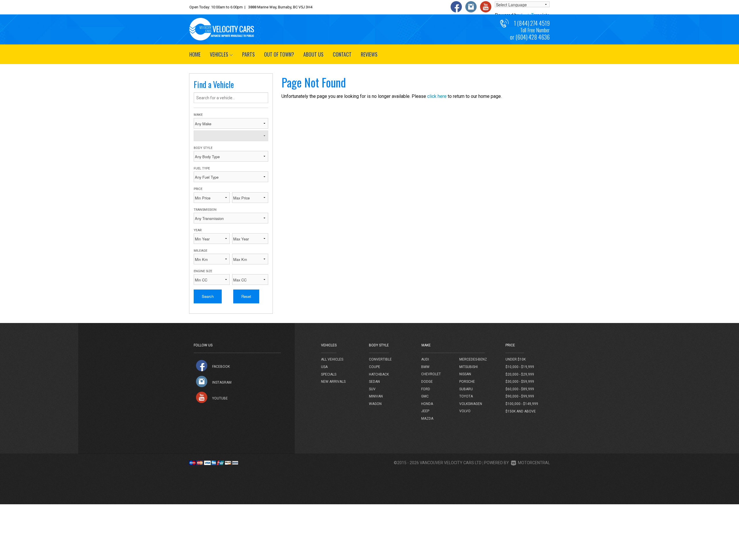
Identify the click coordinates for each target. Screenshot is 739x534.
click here (437, 96)
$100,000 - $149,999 (521, 404)
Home (195, 54)
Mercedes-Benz (473, 359)
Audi (425, 359)
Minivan (376, 396)
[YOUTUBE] (201, 397)
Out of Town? (279, 54)
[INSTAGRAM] (201, 381)
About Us (313, 54)
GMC (425, 396)
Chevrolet (431, 374)
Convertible (380, 359)
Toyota (466, 396)
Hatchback (379, 374)
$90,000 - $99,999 (519, 396)
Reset (246, 296)
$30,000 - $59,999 (519, 382)
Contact (342, 54)
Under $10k (515, 359)
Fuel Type (202, 168)
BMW (425, 367)
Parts (248, 54)
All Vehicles (332, 359)
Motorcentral (534, 462)
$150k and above (520, 411)
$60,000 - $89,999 (519, 389)
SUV (372, 389)
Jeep (425, 411)
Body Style (203, 148)
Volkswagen (470, 404)
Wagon (375, 404)
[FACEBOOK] (201, 365)
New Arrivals (333, 382)
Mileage (200, 251)
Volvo (465, 411)
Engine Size (203, 271)
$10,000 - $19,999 (519, 367)
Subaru (466, 389)
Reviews (369, 54)
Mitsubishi (468, 367)
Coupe (374, 367)
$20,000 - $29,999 (519, 374)
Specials (328, 374)
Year (197, 230)
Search (208, 296)
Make (198, 115)
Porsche (467, 382)
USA (324, 367)
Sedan (374, 382)
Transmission (205, 210)
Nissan (465, 374)
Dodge (427, 382)
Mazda (427, 419)
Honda (427, 404)
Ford (425, 389)
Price (198, 189)
